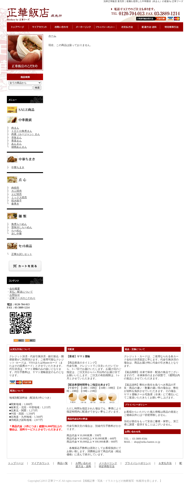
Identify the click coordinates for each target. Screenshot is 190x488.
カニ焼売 (16, 191)
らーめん (16, 230)
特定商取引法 (106, 466)
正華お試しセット (21, 254)
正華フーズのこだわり (22, 298)
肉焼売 (15, 187)
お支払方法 (165, 463)
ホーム (52, 35)
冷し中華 (16, 233)
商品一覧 (62, 463)
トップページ (16, 463)
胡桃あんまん (19, 147)
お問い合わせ (83, 463)
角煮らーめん (19, 224)
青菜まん (16, 140)
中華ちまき (17, 167)
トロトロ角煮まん (21, 131)
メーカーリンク (108, 463)
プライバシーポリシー (138, 463)
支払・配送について (21, 291)
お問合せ (14, 295)
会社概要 (14, 288)
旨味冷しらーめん (21, 227)
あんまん (16, 143)
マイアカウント (40, 463)
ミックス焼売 (19, 197)
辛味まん (16, 137)
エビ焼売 (16, 194)
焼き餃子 (16, 200)
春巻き (15, 203)
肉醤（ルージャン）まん (25, 134)
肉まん (15, 127)
